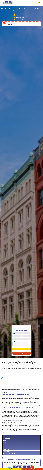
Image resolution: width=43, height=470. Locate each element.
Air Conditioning (6, 438)
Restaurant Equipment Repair (9, 453)
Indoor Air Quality (6, 449)
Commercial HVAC (6, 451)
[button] (40, 3)
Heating (4, 440)
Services (5, 436)
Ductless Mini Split (6, 447)
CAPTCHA (14, 341)
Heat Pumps (5, 442)
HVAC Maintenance (7, 444)
